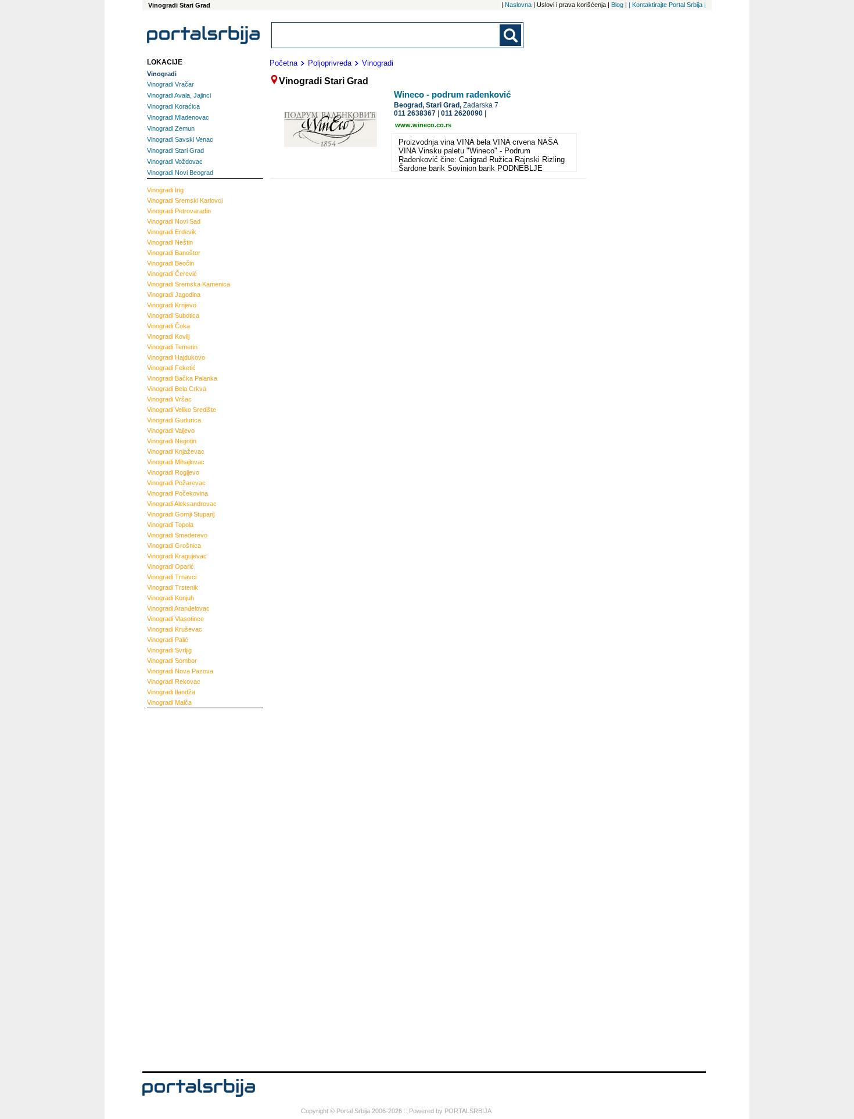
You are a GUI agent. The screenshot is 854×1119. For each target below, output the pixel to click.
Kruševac (174, 629)
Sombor (172, 660)
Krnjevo (171, 305)
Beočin (170, 263)
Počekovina (177, 493)
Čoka (168, 325)
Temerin (172, 346)
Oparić (170, 566)
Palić (167, 639)
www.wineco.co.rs (423, 124)
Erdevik (171, 231)
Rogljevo (173, 472)
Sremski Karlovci (185, 200)
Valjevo (171, 430)
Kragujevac (177, 556)
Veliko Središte (181, 409)
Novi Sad (173, 221)
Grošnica (174, 545)
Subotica (173, 315)
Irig (165, 189)
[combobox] (386, 35)
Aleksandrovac (182, 503)
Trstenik (172, 587)
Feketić (171, 367)
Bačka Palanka (182, 378)
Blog (617, 4)
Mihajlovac (175, 461)
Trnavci (171, 576)
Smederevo (177, 535)
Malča (169, 702)
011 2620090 (462, 113)
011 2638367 (415, 113)
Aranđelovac (178, 608)
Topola (170, 524)
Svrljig (169, 650)
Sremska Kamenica (188, 284)
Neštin (170, 242)
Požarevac (176, 482)
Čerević (172, 273)
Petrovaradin (179, 210)
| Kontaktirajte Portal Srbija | (667, 4)
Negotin (171, 440)
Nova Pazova (180, 671)
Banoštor (173, 252)
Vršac (169, 399)
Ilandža (171, 691)
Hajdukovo (176, 357)
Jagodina (173, 294)
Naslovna (518, 4)
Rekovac (173, 681)
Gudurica (174, 420)
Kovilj (168, 336)
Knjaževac (175, 451)
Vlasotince (175, 618)
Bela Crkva (176, 388)
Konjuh (170, 597)
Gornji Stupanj (180, 514)
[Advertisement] (193, 888)
